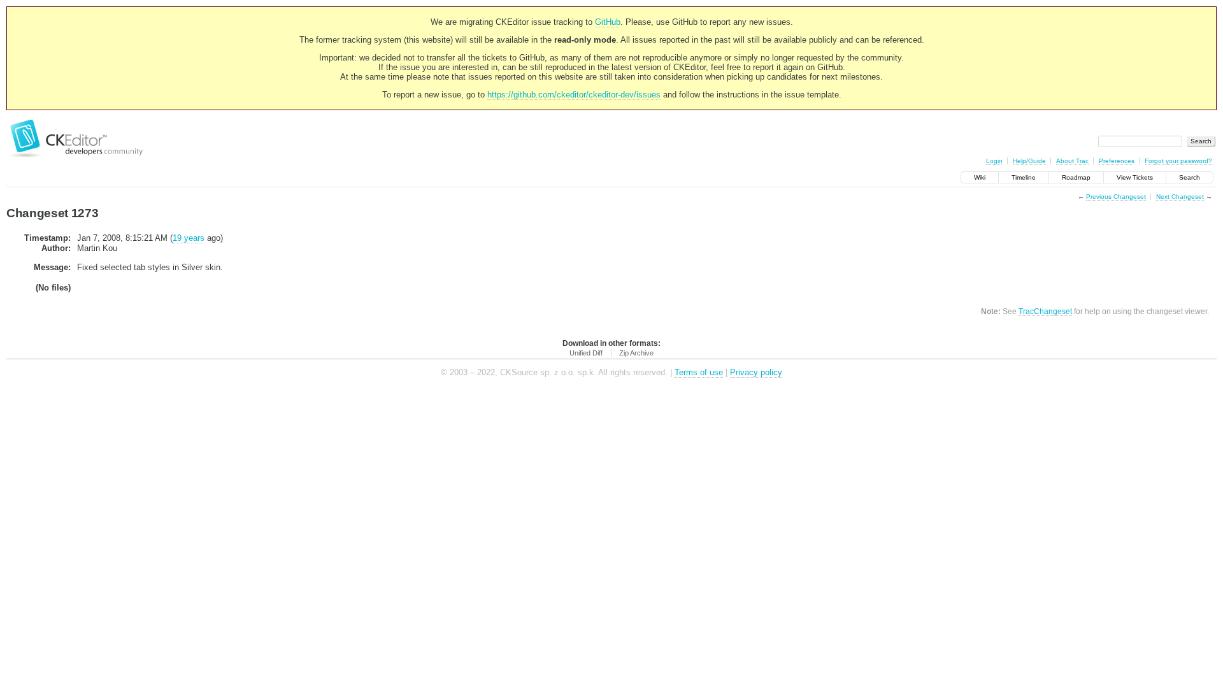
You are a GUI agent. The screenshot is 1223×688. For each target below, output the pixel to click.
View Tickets (1135, 177)
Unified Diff (586, 353)
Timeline (1024, 177)
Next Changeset (1180, 196)
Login (994, 160)
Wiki (979, 177)
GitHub (607, 22)
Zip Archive (636, 353)
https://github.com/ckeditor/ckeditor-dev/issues (574, 94)
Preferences (1116, 160)
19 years (188, 238)
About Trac (1072, 160)
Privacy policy (756, 372)
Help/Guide (1029, 160)
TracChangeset (1045, 311)
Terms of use (699, 372)
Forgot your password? (1178, 160)
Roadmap (1076, 177)
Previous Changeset (1116, 196)
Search (1189, 177)
